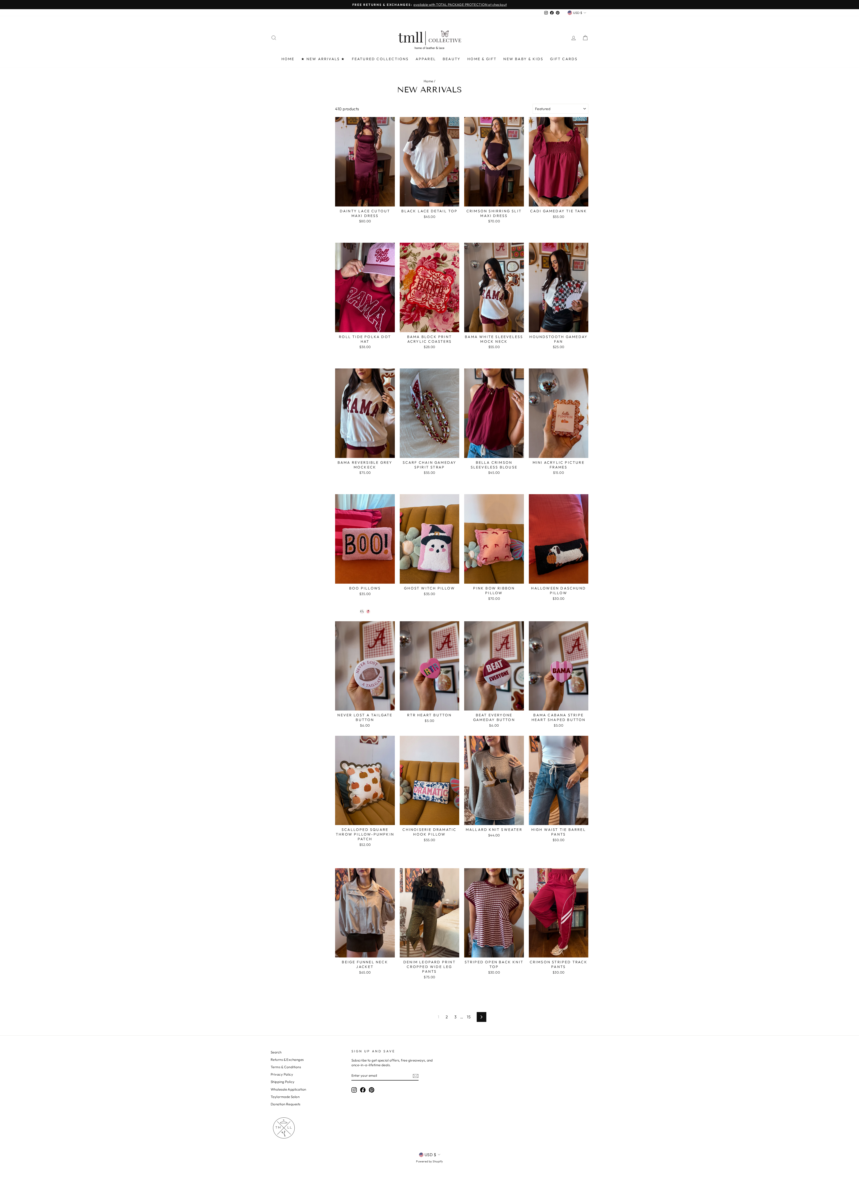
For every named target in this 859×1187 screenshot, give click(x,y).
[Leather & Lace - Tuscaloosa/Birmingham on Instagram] (354, 1090)
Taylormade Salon (285, 1097)
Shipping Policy (283, 1082)
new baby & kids (523, 59)
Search (276, 1052)
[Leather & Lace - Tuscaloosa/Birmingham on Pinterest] (371, 1090)
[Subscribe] (416, 1076)
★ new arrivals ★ (323, 59)
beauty (452, 59)
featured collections (380, 59)
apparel (426, 59)
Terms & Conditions (286, 1067)
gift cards (564, 59)
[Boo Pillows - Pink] (368, 611)
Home (428, 81)
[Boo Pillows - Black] (362, 611)
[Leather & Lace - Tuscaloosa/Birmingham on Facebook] (363, 1090)
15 (469, 1016)
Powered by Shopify (429, 1161)
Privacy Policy (282, 1074)
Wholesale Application (288, 1089)
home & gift (482, 59)
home (288, 59)
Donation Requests (285, 1104)
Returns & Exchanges (287, 1059)
